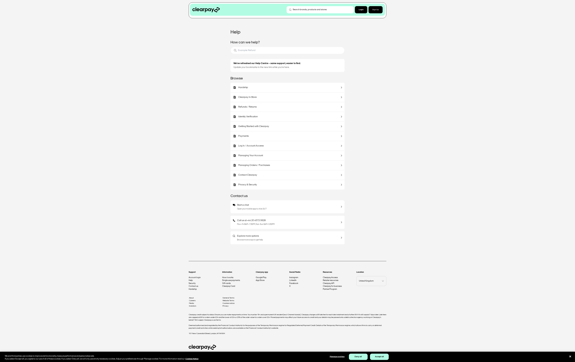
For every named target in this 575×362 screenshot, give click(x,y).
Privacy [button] (226, 306)
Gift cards (226, 283)
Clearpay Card (228, 286)
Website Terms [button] (228, 301)
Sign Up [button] (375, 10)
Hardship (193, 289)
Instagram (293, 278)
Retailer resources (330, 280)
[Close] (570, 356)
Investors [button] (192, 306)
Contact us (193, 286)
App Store (260, 280)
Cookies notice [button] (228, 303)
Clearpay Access (330, 278)
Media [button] (191, 303)
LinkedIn (292, 280)
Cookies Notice (191, 359)
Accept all (379, 357)
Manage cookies (337, 357)
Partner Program (330, 289)
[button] (361, 9)
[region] (287, 357)
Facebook (293, 283)
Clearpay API (328, 283)
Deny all (358, 357)
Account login (195, 278)
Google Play (261, 278)
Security (192, 283)
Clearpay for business (332, 286)
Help (191, 280)
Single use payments (231, 280)
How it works (227, 278)
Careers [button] (192, 301)
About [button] (191, 298)
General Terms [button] (228, 298)
